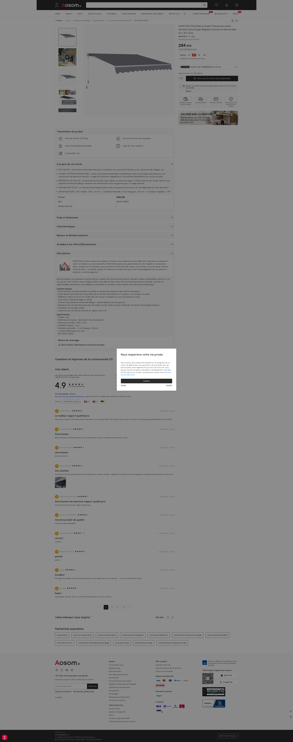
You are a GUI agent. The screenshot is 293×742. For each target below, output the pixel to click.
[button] (4, 737)
